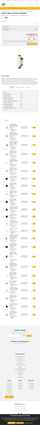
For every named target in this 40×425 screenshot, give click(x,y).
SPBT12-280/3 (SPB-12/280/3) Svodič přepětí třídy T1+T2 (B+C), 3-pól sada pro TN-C (14, 126)
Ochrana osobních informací (9, 392)
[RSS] (21, 413)
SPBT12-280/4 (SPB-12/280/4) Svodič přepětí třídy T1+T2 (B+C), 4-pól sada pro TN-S (14, 134)
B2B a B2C (32, 386)
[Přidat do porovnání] (6, 44)
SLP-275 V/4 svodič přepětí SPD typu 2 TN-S (14, 177)
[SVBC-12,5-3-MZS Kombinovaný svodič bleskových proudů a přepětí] (6, 298)
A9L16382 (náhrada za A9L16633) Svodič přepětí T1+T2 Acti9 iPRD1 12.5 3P (14, 288)
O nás (3, 0)
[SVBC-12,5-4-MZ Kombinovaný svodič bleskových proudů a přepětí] (6, 154)
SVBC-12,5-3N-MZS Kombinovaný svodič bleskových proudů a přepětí (13, 274)
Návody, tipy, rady (15, 0)
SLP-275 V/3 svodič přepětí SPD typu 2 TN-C (14, 215)
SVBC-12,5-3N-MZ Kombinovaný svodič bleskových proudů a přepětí (13, 313)
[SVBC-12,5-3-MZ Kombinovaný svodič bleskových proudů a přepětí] (6, 171)
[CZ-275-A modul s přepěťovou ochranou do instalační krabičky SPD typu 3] (6, 162)
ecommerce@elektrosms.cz (24, 410)
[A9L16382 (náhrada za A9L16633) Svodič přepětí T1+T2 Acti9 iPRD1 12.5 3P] (6, 290)
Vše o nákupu (8, 0)
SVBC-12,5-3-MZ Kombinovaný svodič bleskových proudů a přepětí (13, 169)
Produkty (5, 8)
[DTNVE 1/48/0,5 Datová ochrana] (20, 61)
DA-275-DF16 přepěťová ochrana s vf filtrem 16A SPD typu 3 (14, 304)
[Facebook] (18, 413)
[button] (34, 39)
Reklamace (9, 388)
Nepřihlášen (29, 8)
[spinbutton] (31, 39)
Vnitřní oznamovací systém (20, 386)
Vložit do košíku (33, 43)
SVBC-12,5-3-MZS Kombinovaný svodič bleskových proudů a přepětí (13, 297)
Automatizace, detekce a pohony (20, 356)
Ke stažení (20, 384)
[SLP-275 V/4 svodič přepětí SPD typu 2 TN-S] (6, 178)
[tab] (12, 87)
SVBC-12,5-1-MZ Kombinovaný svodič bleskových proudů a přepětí (13, 192)
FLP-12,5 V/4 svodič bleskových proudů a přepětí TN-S (13, 200)
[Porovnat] (30, 4)
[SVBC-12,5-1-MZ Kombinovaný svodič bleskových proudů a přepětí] (6, 193)
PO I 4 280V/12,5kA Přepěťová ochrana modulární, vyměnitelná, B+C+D (14, 254)
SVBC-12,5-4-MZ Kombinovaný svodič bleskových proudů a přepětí (13, 152)
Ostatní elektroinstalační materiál (20, 364)
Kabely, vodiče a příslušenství (20, 360)
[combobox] (29, 0)
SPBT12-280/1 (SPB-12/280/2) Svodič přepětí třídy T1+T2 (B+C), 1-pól (14, 221)
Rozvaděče (20, 367)
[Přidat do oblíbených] (4, 44)
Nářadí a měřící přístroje (20, 363)
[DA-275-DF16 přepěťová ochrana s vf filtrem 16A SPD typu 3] (6, 306)
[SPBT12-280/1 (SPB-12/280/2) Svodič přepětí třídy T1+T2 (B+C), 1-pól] (6, 223)
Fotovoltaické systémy (20, 357)
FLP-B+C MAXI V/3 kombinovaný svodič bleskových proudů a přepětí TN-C (13, 245)
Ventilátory (20, 375)
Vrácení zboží (10, 389)
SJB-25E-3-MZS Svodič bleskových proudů (13, 281)
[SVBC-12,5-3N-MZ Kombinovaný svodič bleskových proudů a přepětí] (6, 314)
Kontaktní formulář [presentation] (20, 87)
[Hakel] (6, 18)
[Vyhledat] (27, 4)
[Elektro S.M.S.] (3, 4)
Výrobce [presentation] (28, 87)
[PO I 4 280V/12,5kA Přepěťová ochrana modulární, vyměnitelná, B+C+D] (6, 256)
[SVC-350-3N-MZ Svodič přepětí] (6, 230)
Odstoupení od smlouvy (9, 397)
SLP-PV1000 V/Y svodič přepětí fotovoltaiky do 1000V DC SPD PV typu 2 (14, 207)
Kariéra (20, 389)
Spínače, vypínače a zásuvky (20, 370)
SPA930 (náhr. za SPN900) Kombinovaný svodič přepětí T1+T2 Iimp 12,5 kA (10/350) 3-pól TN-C (14, 236)
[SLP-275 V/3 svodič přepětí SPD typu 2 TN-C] (6, 216)
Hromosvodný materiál (20, 359)
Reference (32, 383)
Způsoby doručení (9, 384)
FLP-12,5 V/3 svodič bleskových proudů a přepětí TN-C (13, 184)
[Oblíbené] (33, 4)
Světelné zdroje (20, 371)
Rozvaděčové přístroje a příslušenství (20, 368)
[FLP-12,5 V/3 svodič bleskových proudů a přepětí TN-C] (6, 185)
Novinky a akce (20, 388)
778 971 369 (14, 410)
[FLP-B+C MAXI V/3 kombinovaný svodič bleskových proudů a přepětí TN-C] (6, 246)
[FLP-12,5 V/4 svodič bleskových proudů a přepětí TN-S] (6, 201)
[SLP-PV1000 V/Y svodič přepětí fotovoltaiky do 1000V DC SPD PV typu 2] (6, 209)
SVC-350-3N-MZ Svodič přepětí (14, 229)
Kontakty (21, 0)
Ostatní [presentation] (6, 121)
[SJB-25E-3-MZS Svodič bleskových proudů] (6, 283)
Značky (31, 384)
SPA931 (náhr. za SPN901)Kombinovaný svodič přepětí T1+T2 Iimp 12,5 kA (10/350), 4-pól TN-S (14, 265)
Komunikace (20, 361)
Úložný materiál (20, 374)
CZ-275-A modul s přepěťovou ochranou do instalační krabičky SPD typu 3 (14, 161)
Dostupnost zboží (9, 385)
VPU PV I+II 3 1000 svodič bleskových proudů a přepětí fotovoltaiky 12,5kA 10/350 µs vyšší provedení (14, 143)
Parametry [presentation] (12, 87)
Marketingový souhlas (9, 393)
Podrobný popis (35, 22)
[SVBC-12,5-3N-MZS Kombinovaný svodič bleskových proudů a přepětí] (6, 275)
